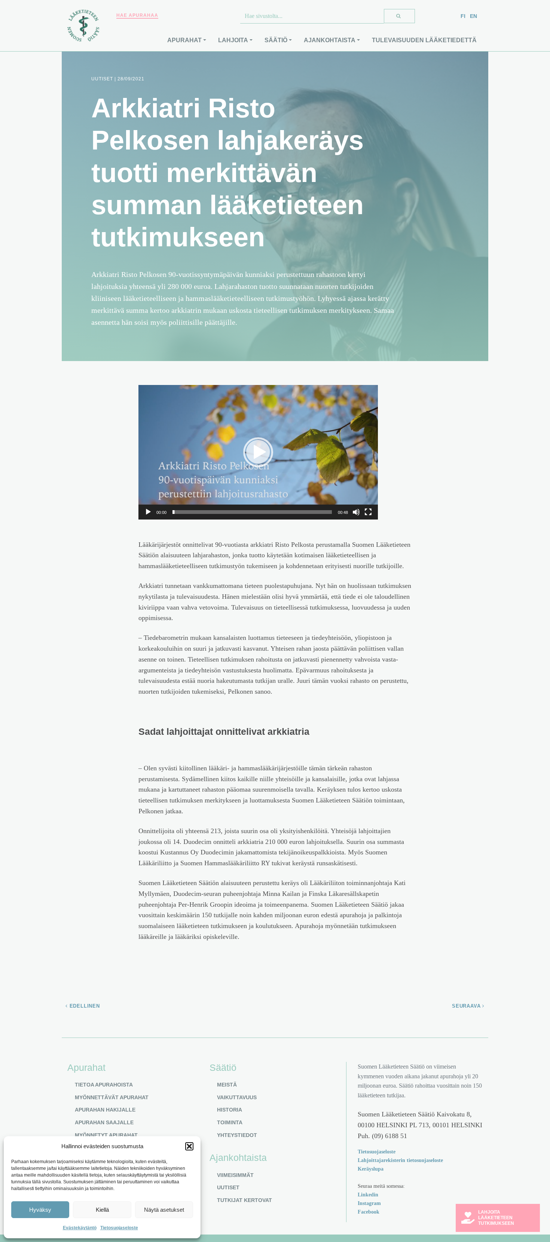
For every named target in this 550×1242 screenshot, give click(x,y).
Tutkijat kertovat (244, 1200)
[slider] (252, 512)
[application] (258, 452)
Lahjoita (233, 40)
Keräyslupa (371, 1169)
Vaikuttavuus (237, 1097)
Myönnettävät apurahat (112, 1097)
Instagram (369, 1203)
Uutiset (228, 1187)
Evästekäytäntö (80, 1227)
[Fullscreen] (368, 512)
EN (473, 16)
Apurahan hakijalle (105, 1110)
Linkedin (368, 1195)
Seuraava (467, 1006)
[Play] (148, 512)
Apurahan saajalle (104, 1122)
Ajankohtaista (329, 40)
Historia (229, 1110)
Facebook (368, 1212)
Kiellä (102, 1209)
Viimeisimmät (235, 1175)
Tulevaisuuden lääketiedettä (424, 40)
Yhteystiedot (237, 1135)
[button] (189, 1146)
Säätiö (276, 40)
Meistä (227, 1085)
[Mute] (356, 512)
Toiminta (229, 1122)
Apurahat (184, 40)
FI (463, 16)
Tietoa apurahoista (104, 1085)
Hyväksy (40, 1209)
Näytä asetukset (164, 1209)
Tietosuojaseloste (119, 1227)
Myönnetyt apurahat (106, 1135)
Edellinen (84, 1006)
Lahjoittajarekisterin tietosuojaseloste (400, 1160)
